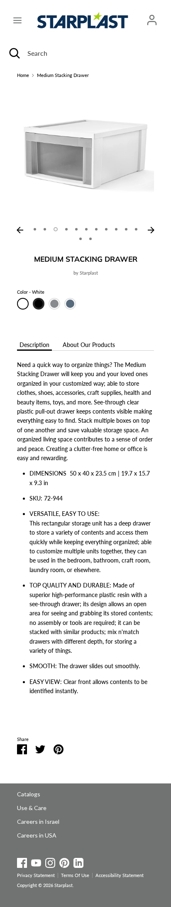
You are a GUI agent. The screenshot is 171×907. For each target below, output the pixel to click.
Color (30, 292)
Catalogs (28, 794)
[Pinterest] (64, 861)
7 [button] (96, 229)
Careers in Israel (38, 821)
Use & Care (31, 807)
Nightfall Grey (54, 304)
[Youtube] (36, 861)
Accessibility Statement (119, 875)
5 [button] (76, 229)
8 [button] (106, 229)
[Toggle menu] (17, 20)
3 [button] (56, 229)
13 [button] (90, 239)
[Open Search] (13, 53)
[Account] (152, 16)
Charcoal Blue (70, 304)
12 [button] (80, 239)
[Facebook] (22, 861)
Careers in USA (36, 835)
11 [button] (136, 229)
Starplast (89, 272)
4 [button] (66, 229)
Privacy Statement (36, 875)
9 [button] (116, 229)
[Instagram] (50, 861)
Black (38, 304)
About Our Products (89, 344)
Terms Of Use (75, 875)
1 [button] (35, 229)
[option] (85, 154)
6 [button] (86, 229)
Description (34, 344)
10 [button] (126, 229)
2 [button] (45, 229)
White (23, 304)
